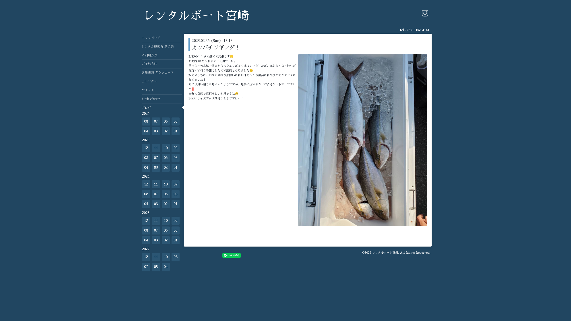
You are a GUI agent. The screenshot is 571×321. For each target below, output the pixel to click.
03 (156, 131)
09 (176, 148)
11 (156, 148)
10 (166, 148)
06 (166, 121)
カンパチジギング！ (216, 47)
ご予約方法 (149, 64)
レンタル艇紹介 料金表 (158, 46)
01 (176, 131)
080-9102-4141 (418, 29)
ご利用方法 (149, 55)
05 (176, 121)
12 (146, 148)
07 (156, 121)
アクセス (148, 90)
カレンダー (149, 81)
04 (146, 131)
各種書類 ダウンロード (158, 72)
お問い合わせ (151, 99)
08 (146, 121)
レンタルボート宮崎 (196, 16)
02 (166, 131)
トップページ (151, 37)
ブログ (146, 107)
